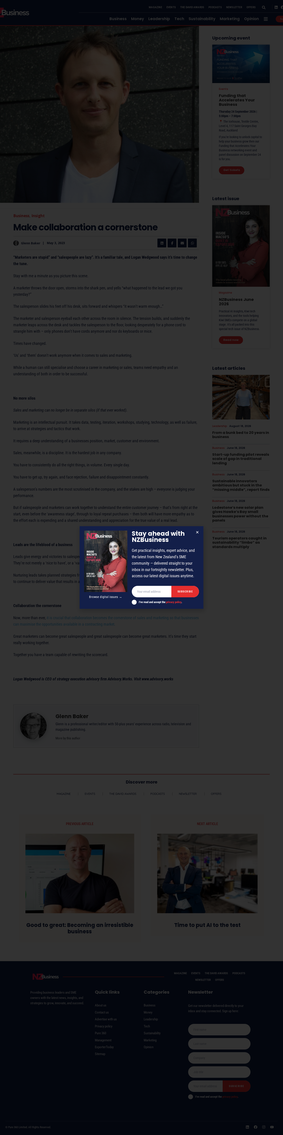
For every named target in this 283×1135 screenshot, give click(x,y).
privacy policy (173, 602)
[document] (141, 567)
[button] (197, 532)
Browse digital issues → (105, 597)
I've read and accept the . (160, 602)
